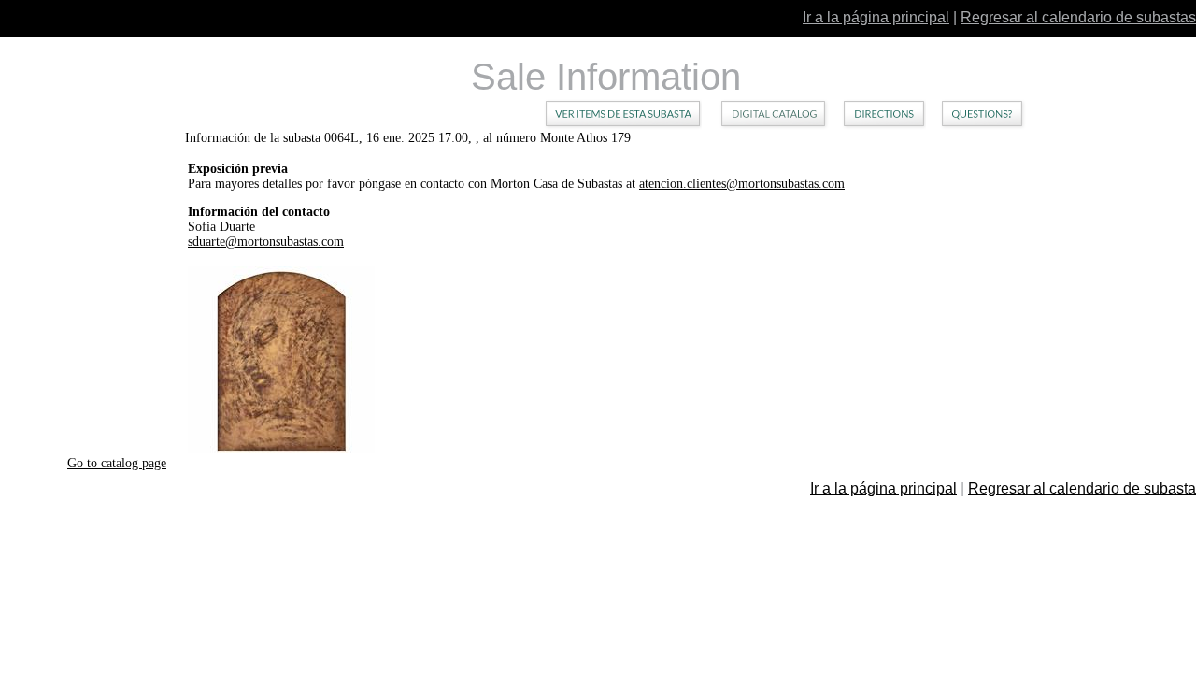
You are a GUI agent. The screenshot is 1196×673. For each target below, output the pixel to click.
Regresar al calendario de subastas (1078, 17)
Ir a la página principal (876, 17)
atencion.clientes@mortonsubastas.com (742, 184)
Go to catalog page (116, 463)
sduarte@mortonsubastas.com (266, 242)
